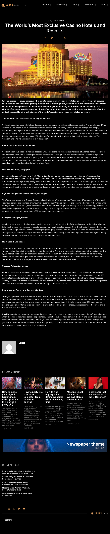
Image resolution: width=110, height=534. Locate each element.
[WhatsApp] (65, 38)
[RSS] (14, 509)
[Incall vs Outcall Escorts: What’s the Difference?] (98, 383)
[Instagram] (9, 509)
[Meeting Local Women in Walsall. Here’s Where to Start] (76, 383)
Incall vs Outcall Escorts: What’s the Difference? (97, 394)
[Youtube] (24, 509)
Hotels (61, 20)
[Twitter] (52, 38)
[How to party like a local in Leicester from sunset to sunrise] (33, 383)
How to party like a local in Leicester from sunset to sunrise (33, 397)
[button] (27, 5)
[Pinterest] (58, 38)
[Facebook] (45, 38)
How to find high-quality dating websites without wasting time (54, 397)
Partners (8, 519)
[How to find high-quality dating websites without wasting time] (55, 383)
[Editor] (9, 347)
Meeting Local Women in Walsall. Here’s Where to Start (75, 396)
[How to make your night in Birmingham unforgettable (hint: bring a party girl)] (11, 383)
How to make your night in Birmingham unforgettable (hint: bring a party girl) (10, 398)
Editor (22, 343)
